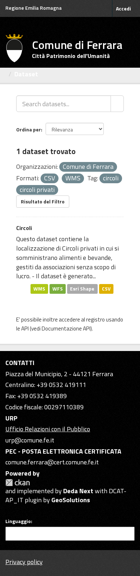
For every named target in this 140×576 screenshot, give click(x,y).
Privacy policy (24, 562)
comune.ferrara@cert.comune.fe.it (52, 462)
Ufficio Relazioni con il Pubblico (47, 429)
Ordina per (28, 129)
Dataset (26, 74)
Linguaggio (18, 521)
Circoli (24, 228)
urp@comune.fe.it (29, 440)
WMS (39, 288)
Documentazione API (66, 328)
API (25, 328)
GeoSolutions (70, 500)
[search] (117, 103)
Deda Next (78, 491)
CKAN (17, 482)
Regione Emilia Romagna (33, 8)
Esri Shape (82, 288)
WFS (57, 288)
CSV (106, 288)
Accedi (123, 8)
